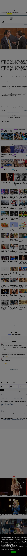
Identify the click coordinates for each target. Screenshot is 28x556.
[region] (13, 545)
